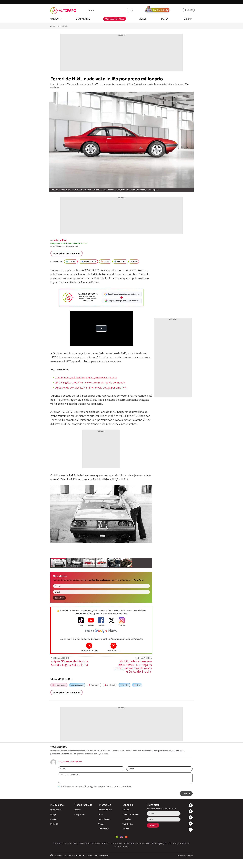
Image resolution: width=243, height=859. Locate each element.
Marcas (77, 809)
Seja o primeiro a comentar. (66, 253)
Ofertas (126, 829)
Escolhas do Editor (77, 685)
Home (52, 26)
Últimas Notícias (59, 685)
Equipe (53, 814)
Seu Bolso (124, 685)
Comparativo (79, 814)
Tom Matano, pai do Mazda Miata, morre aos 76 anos (86, 377)
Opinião (126, 809)
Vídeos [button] (142, 19)
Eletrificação (103, 829)
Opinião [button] (188, 19)
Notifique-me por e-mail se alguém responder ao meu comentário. (95, 786)
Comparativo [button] (83, 19)
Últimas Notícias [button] (114, 19)
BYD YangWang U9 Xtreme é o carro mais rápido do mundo (90, 382)
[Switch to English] (121, 837)
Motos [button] (165, 19)
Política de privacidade (185, 855)
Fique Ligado (62, 26)
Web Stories (128, 824)
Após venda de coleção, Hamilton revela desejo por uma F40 (90, 387)
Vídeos (137, 685)
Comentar (186, 793)
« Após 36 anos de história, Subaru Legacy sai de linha (70, 663)
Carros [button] (54, 19)
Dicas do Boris (104, 819)
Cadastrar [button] (59, 598)
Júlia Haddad (60, 240)
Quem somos (56, 809)
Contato (53, 819)
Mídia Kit (54, 824)
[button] (130, 10)
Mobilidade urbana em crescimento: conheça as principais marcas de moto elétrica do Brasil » (133, 666)
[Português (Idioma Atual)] (116, 837)
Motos (101, 814)
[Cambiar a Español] (126, 837)
